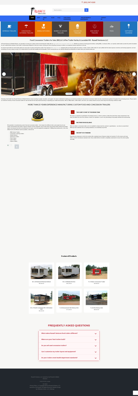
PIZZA (112, 31)
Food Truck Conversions (67, 18)
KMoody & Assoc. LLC (43, 389)
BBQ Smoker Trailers (15, 132)
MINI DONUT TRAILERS (94, 32)
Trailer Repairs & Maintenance (85, 18)
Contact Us (103, 18)
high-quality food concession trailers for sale (63, 43)
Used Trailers (13, 139)
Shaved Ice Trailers (14, 136)
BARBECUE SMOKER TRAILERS (60, 32)
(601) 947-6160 (89, 2)
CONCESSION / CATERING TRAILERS (26, 32)
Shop (38, 17)
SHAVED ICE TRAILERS (78, 32)
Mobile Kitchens (13, 135)
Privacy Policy (33, 385)
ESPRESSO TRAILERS (9, 31)
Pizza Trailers (13, 138)
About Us (45, 18)
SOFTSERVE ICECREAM (129, 32)
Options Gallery (13, 141)
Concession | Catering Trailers (17, 133)
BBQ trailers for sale (55, 47)
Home (32, 17)
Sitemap (52, 389)
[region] (69, 74)
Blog (52, 17)
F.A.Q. (58, 17)
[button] (4, 74)
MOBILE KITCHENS (43, 31)
